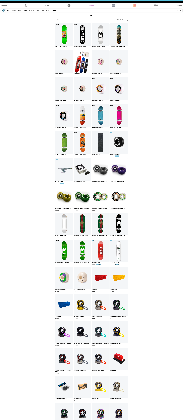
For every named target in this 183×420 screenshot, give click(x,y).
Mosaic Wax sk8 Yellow (113, 289)
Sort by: (118, 19)
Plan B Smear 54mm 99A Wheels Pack (60, 289)
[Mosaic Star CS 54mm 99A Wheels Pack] (119, 61)
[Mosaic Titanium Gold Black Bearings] (82, 305)
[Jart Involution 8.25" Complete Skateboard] (82, 142)
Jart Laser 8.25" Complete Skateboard (97, 127)
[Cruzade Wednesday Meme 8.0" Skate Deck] (64, 34)
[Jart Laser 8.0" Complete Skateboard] (119, 115)
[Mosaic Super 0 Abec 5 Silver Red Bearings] (101, 359)
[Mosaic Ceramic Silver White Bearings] (119, 387)
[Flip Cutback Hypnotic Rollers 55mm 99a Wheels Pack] (101, 169)
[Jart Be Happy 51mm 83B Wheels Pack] (119, 142)
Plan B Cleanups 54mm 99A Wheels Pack (79, 289)
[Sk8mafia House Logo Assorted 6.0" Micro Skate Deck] (64, 251)
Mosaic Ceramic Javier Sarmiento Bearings (80, 181)
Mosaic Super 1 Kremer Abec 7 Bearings (115, 343)
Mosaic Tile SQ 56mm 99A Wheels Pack (60, 73)
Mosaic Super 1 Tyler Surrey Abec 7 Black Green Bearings (118, 316)
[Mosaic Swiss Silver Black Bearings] (101, 305)
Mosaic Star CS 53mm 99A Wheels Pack (60, 100)
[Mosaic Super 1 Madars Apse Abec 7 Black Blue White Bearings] (101, 332)
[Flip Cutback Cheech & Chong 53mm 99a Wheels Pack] (119, 197)
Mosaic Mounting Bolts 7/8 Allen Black (60, 398)
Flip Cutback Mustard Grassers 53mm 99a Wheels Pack (63, 208)
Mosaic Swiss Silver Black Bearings (97, 316)
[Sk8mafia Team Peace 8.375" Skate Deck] (64, 224)
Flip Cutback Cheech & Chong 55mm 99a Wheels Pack (99, 208)
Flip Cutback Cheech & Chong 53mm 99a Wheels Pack (117, 208)
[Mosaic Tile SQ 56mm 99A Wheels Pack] (64, 61)
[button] (13, 10)
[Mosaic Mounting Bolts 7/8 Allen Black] (64, 387)
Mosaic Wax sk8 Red (94, 289)
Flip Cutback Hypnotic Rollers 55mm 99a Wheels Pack (99, 181)
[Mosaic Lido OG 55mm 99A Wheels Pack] (101, 61)
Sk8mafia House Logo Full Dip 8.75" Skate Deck (98, 46)
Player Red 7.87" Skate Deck (96, 262)
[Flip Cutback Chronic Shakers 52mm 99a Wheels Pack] (82, 197)
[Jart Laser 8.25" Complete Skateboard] (101, 115)
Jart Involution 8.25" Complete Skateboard (80, 154)
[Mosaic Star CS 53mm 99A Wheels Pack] (64, 88)
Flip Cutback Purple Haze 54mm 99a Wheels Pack (117, 181)
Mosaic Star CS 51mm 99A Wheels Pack (79, 100)
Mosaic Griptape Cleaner (77, 398)
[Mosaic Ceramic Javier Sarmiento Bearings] (82, 169)
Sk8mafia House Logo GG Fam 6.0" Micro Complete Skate (99, 235)
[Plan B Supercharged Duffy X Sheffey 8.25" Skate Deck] (119, 34)
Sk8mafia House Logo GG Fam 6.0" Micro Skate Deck (81, 235)
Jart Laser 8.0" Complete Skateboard (115, 127)
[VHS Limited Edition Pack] (82, 61)
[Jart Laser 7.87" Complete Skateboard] (64, 142)
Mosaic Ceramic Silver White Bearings (115, 398)
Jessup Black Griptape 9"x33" (96, 154)
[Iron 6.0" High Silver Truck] (64, 169)
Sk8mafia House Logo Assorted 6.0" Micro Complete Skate (82, 262)
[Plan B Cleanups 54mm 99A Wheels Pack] (82, 278)
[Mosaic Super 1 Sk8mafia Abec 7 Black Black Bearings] (82, 332)
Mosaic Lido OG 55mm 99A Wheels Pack (97, 73)
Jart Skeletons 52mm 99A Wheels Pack (60, 127)
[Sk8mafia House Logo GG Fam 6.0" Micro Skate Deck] (82, 224)
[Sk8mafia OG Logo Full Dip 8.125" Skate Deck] (82, 34)
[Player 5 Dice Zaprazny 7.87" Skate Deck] (119, 251)
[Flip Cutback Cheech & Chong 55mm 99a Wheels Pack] (101, 197)
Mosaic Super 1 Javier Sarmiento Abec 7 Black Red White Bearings (63, 371)
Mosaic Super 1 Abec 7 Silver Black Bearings (80, 370)
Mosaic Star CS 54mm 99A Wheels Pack (115, 73)
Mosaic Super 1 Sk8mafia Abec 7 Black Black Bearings (81, 343)
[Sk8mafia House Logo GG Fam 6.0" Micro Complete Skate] (101, 224)
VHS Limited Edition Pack (77, 73)
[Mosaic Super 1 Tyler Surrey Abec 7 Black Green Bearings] (119, 305)
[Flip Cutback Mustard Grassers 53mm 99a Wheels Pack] (64, 197)
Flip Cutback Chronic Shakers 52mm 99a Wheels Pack (81, 208)
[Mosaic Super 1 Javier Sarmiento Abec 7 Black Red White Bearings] (64, 359)
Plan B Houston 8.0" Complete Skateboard (79, 127)
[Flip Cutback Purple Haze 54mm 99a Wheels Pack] (119, 169)
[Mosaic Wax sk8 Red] (101, 278)
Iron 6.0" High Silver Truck (59, 181)
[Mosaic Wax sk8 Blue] (64, 305)
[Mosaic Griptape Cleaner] (82, 387)
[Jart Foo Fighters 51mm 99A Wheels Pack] (101, 88)
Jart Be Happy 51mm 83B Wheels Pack (115, 154)
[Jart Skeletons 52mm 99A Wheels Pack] (64, 115)
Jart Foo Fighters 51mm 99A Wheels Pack (97, 100)
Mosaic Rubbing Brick (113, 370)
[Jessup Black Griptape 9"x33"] (101, 142)
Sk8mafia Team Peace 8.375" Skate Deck (60, 235)
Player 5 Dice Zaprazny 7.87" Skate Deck (115, 262)
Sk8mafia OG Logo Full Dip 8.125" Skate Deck (80, 46)
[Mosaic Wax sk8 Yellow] (119, 278)
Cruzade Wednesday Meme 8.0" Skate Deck (61, 46)
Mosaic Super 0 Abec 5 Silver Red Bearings (98, 370)
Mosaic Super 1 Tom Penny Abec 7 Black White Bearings (63, 343)
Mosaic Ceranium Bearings (95, 398)
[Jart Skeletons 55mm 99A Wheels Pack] (119, 88)
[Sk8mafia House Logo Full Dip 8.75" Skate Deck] (101, 34)
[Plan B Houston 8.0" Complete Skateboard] (82, 115)
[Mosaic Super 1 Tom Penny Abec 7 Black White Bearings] (64, 332)
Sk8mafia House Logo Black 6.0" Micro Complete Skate (117, 235)
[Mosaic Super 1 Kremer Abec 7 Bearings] (119, 332)
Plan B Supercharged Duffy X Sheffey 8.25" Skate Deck (117, 46)
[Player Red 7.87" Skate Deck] (101, 251)
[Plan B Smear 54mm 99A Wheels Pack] (64, 278)
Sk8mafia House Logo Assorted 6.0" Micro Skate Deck (62, 262)
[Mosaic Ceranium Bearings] (101, 387)
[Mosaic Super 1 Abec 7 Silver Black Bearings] (82, 359)
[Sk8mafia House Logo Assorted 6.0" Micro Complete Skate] (82, 251)
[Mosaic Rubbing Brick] (119, 359)
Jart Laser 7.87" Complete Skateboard (60, 154)
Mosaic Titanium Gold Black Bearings (79, 316)
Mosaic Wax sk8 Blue (58, 316)
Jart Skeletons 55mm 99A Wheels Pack (115, 100)
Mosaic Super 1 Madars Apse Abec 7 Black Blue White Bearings (100, 343)
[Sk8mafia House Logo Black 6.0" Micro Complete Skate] (119, 224)
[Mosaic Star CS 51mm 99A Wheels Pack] (82, 88)
